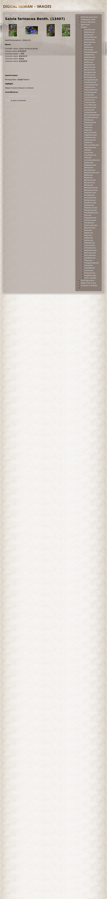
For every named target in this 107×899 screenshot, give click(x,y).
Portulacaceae (90, 220)
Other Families (90, 278)
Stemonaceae (90, 253)
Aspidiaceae (89, 55)
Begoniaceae (89, 65)
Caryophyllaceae (91, 85)
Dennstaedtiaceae (91, 115)
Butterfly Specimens (89, 17)
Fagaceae (88, 130)
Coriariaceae (89, 100)
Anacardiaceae (90, 37)
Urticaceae (88, 270)
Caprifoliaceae (90, 82)
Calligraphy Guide (88, 20)
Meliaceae (88, 175)
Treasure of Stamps (89, 285)
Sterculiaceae (90, 255)
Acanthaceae (89, 30)
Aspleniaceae (89, 57)
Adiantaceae (89, 32)
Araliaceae (88, 47)
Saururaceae (89, 245)
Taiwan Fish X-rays (88, 283)
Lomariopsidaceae (92, 160)
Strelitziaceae (90, 258)
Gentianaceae (90, 137)
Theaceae (88, 260)
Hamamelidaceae (91, 145)
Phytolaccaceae (90, 208)
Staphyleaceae (90, 250)
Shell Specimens (87, 280)
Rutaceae (88, 235)
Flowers (84, 27)
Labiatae (15, 15)
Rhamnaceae (89, 228)
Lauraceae (88, 153)
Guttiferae (88, 142)
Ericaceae (88, 125)
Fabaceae (88, 127)
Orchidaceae (89, 195)
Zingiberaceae (90, 275)
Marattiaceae (89, 170)
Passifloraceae (90, 203)
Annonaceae (89, 40)
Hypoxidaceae (90, 148)
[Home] (27, 6)
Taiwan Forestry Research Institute (22, 96)
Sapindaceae (89, 243)
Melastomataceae (91, 173)
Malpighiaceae (90, 165)
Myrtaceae (88, 185)
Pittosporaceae (90, 210)
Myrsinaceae (89, 183)
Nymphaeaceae (90, 190)
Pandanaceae (90, 200)
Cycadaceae (89, 110)
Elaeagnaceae (90, 122)
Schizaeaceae (90, 248)
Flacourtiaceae (90, 132)
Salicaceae (88, 240)
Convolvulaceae (90, 97)
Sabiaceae (88, 238)
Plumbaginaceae (91, 213)
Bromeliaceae (90, 77)
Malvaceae (88, 168)
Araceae (87, 45)
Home (7, 15)
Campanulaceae (91, 80)
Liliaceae (88, 158)
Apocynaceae (90, 42)
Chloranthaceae (90, 90)
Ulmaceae (88, 265)
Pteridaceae (89, 223)
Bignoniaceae (90, 67)
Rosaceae (88, 230)
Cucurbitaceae (90, 105)
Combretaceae (90, 92)
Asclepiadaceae (90, 52)
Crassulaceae (89, 102)
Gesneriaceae (90, 140)
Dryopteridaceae (91, 117)
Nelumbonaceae (91, 188)
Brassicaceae (89, 75)
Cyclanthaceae (90, 112)
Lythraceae (89, 163)
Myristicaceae (90, 180)
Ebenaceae (89, 120)
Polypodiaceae (90, 218)
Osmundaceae (90, 198)
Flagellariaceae (90, 135)
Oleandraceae (90, 193)
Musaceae (88, 178)
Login (8, 100)
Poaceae (87, 215)
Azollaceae (88, 62)
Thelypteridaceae (91, 263)
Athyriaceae (89, 60)
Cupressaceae (90, 107)
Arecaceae (88, 50)
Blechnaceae (89, 70)
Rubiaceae (88, 233)
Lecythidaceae (90, 155)
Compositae (89, 95)
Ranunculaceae (90, 225)
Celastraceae (89, 87)
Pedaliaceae (89, 205)
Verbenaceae (89, 273)
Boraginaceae (90, 72)
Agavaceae (89, 35)
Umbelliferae (89, 268)
